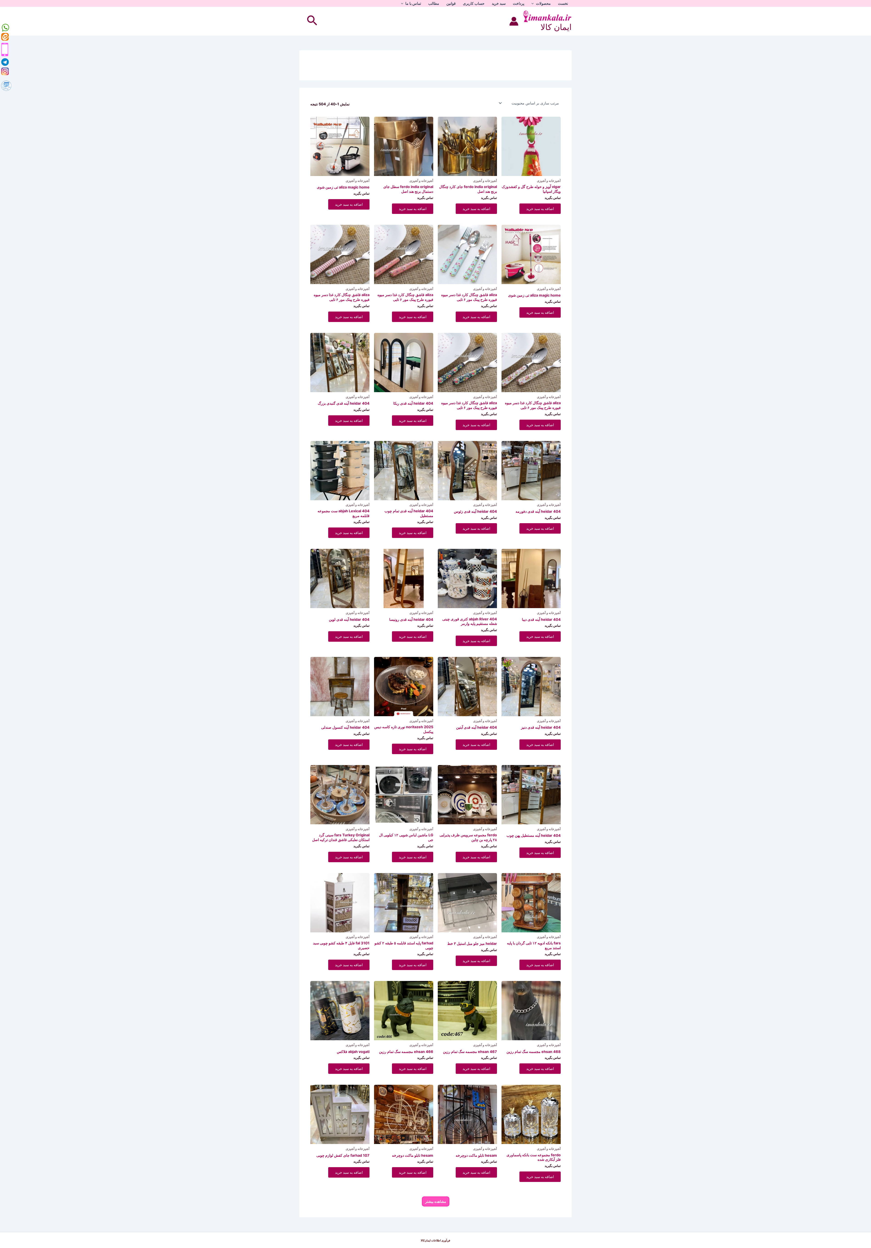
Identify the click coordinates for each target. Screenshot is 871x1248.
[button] (533, 3)
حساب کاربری (473, 3)
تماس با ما (413, 3)
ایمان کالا (556, 27)
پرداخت (518, 3)
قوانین (451, 3)
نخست (563, 3)
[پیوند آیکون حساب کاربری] (514, 21)
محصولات (543, 3)
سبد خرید (499, 3)
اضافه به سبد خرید (540, 208)
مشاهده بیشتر (435, 1201)
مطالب (433, 3)
